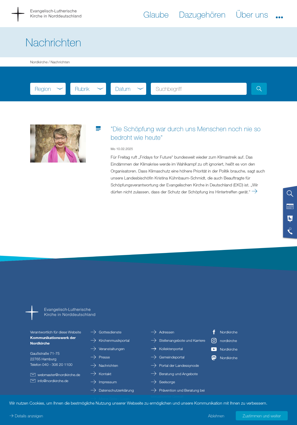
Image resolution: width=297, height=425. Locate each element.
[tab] (290, 195)
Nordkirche (39, 62)
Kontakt (104, 374)
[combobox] (48, 89)
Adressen (166, 332)
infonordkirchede (53, 381)
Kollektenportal (170, 349)
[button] (279, 14)
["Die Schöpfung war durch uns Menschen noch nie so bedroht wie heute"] (58, 143)
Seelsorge (166, 382)
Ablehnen (216, 415)
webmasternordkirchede (59, 375)
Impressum (107, 382)
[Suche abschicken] (259, 89)
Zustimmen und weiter (262, 415)
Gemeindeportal (171, 357)
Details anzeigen (29, 415)
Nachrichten (108, 365)
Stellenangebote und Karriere (181, 340)
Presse (104, 357)
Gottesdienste (109, 332)
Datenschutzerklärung (116, 390)
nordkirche (228, 341)
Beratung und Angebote (178, 374)
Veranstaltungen (111, 349)
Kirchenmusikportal (113, 340)
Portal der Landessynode (178, 365)
